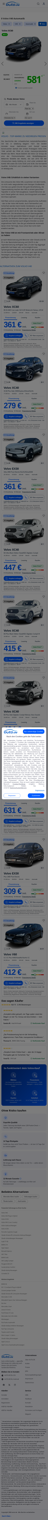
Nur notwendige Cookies (33, 731)
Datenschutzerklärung (18, 788)
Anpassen (12, 795)
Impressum (39, 790)
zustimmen (36, 795)
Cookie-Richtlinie (19, 784)
